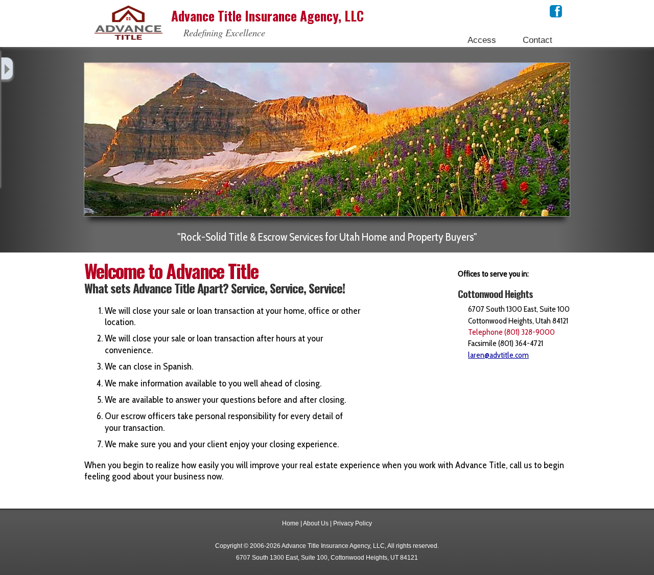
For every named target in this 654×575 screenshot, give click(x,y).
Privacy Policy (352, 523)
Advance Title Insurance (267, 15)
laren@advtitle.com (498, 355)
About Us (316, 523)
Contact (537, 40)
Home (290, 523)
